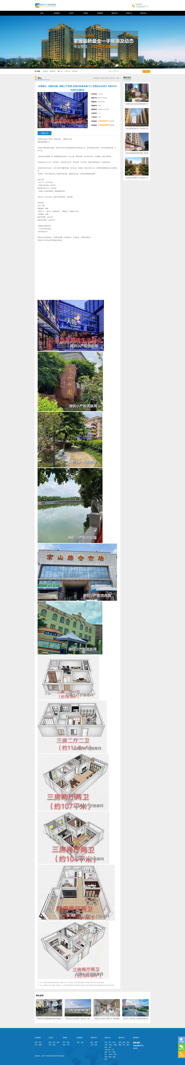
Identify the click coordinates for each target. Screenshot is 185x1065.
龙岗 (64, 1045)
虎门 (110, 1042)
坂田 (68, 1042)
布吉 (64, 1042)
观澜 (40, 1045)
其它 (106, 1059)
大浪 (36, 1045)
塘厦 (115, 1045)
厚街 (114, 1042)
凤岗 (106, 1047)
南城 (110, 1057)
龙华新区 (56, 13)
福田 (96, 1042)
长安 (106, 1042)
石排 (114, 1057)
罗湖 (92, 1045)
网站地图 (61, 1056)
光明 (78, 1042)
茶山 (118, 78)
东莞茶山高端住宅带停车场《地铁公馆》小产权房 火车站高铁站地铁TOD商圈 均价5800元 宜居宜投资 (73, 982)
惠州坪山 (143, 13)
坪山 (124, 1045)
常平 (115, 1054)
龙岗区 (85, 13)
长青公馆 (67, 71)
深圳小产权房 (104, 78)
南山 (92, 1042)
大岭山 (111, 1045)
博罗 (128, 1042)
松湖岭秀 (45, 71)
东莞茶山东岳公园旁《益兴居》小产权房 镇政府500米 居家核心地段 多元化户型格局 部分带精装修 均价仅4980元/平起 (78, 985)
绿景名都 (74, 71)
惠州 (128, 1045)
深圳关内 (114, 13)
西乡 (50, 1042)
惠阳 (120, 1042)
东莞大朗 (107, 1049)
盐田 (96, 1045)
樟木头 (111, 1054)
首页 (41, 13)
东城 (106, 1057)
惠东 (124, 1042)
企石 (112, 1049)
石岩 (54, 1042)
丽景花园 (52, 71)
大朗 (106, 1045)
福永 (58, 1042)
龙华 (36, 1042)
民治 (40, 1042)
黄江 (106, 1054)
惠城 (120, 1045)
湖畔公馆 (60, 71)
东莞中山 (128, 13)
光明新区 (99, 13)
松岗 (54, 1045)
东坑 (110, 1047)
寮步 (114, 1052)
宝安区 (71, 13)
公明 (82, 1042)
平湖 (68, 1045)
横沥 (106, 1052)
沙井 (50, 1045)
